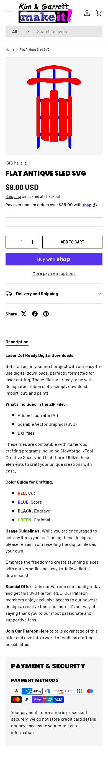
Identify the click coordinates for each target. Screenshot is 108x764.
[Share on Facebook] (34, 313)
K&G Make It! (16, 163)
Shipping (13, 196)
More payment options (54, 273)
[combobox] (54, 31)
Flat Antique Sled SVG (34, 49)
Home (10, 49)
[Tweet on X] (23, 313)
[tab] (17, 341)
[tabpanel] (54, 500)
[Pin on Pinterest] (46, 313)
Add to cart (72, 242)
